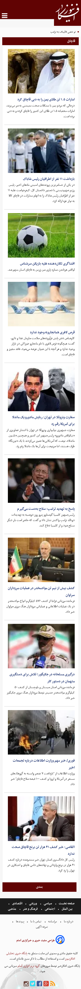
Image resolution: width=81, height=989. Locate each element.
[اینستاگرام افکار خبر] (26, 983)
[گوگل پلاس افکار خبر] (46, 983)
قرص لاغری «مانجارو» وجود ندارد (52, 332)
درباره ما (68, 921)
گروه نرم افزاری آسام (28, 966)
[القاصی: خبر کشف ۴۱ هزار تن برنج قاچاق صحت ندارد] (41, 818)
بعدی (39, 887)
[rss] (52, 983)
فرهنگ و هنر (30, 909)
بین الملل (67, 909)
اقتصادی (17, 903)
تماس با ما (36, 921)
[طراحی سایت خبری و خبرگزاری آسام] (60, 940)
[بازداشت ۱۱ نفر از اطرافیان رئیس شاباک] (41, 150)
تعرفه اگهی (42, 926)
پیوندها (19, 921)
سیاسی (48, 903)
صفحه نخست (66, 903)
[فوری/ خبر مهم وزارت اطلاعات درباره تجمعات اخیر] (41, 732)
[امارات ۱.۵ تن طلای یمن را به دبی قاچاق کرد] (41, 71)
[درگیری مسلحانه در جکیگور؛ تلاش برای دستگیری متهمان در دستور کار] (41, 646)
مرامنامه (52, 921)
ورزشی (33, 903)
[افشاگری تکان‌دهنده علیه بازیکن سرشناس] (41, 235)
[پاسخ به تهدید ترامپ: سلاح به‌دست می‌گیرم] (41, 480)
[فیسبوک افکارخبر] (39, 983)
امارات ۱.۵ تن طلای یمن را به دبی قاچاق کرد (46, 99)
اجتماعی (50, 909)
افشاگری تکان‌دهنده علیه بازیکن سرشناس (47, 264)
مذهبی (12, 909)
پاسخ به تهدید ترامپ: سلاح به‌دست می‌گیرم (46, 509)
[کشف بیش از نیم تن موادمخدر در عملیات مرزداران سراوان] (41, 560)
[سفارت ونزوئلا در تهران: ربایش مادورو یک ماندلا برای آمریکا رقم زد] (41, 388)
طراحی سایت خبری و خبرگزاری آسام (35, 940)
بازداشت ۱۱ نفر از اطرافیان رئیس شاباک (49, 179)
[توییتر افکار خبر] (32, 983)
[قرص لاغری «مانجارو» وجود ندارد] (41, 304)
